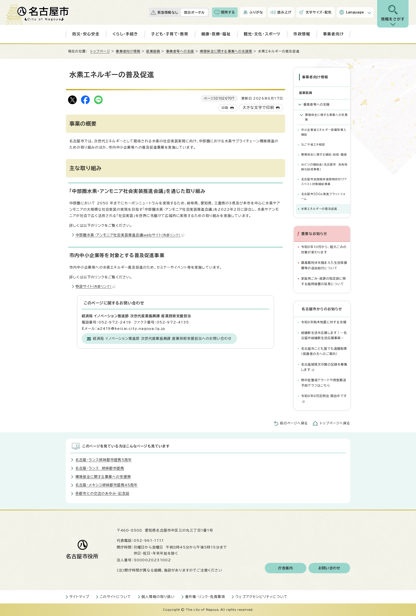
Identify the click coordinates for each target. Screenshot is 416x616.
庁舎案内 (285, 568)
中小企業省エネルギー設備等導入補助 (323, 132)
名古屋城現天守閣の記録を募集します (324, 367)
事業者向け (333, 34)
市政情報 (301, 34)
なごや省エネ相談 (313, 144)
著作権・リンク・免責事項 (205, 596)
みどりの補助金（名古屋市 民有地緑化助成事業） (324, 167)
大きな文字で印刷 (258, 107)
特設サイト (94, 286)
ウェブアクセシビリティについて (261, 596)
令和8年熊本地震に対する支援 (323, 322)
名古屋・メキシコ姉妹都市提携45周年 (106, 485)
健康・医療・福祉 (216, 34)
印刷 (225, 107)
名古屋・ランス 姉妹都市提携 (99, 468)
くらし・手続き (125, 34)
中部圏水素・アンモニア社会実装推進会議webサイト (128, 235)
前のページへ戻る (294, 423)
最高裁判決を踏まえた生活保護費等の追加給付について (324, 265)
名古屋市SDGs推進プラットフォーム (323, 196)
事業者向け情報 (128, 51)
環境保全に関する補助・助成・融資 (324, 154)
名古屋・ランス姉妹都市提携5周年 (103, 460)
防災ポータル (194, 12)
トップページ (100, 51)
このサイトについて (115, 596)
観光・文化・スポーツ (262, 34)
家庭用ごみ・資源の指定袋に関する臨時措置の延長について (323, 281)
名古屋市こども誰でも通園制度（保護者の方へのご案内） (324, 351)
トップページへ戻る (335, 423)
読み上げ (284, 12)
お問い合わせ (329, 568)
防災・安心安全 (85, 34)
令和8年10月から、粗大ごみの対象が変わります (323, 249)
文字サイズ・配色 (319, 12)
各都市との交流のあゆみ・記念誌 (102, 493)
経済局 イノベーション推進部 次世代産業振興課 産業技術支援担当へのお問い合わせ (162, 338)
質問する (228, 12)
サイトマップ (79, 596)
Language (355, 12)
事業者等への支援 (180, 51)
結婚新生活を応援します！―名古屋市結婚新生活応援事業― (324, 335)
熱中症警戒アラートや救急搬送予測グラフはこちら (323, 382)
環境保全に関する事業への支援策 (226, 51)
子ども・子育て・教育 (169, 34)
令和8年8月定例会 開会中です (324, 396)
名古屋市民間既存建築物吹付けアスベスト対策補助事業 (324, 182)
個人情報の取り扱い (158, 596)
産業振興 (153, 51)
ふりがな (256, 12)
